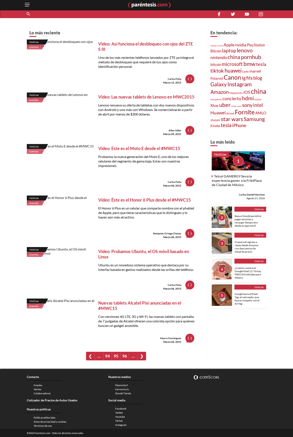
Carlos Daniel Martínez (252, 194)
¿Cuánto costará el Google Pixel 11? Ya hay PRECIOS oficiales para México (248, 272)
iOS (246, 92)
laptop (229, 50)
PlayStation (256, 45)
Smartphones (216, 99)
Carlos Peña (174, 78)
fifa (249, 78)
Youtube (120, 416)
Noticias (34, 42)
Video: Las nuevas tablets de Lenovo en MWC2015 (146, 96)
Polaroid (216, 78)
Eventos (33, 47)
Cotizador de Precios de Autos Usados (52, 400)
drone (230, 113)
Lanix (245, 71)
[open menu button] (27, 5)
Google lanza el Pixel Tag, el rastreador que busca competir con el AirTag (247, 298)
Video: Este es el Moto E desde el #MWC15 (139, 148)
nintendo (218, 57)
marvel (255, 71)
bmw (249, 63)
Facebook (120, 408)
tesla (261, 64)
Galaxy (218, 84)
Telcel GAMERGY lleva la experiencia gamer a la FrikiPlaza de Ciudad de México (237, 180)
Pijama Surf (121, 385)
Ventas (37, 389)
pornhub (251, 56)
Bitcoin (215, 51)
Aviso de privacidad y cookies (50, 421)
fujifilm (257, 99)
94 (107, 356)
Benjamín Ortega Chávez (167, 233)
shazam (215, 120)
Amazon (219, 92)
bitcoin (215, 64)
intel (258, 105)
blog (257, 78)
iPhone (239, 125)
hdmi (248, 98)
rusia (233, 106)
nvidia (240, 44)
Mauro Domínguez (170, 338)
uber (225, 104)
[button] (28, 14)
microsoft (232, 64)
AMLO (260, 113)
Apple (229, 44)
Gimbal (220, 46)
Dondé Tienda (123, 393)
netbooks (213, 46)
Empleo (38, 385)
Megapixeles (236, 93)
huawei (233, 70)
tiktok (217, 71)
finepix (239, 106)
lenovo (245, 50)
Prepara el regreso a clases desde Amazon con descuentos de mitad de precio (246, 246)
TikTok (119, 420)
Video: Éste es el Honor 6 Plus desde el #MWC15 (144, 199)
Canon (232, 77)
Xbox (214, 105)
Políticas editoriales (44, 417)
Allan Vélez (175, 130)
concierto (231, 98)
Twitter (119, 412)
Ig (244, 78)
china (234, 57)
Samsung (254, 119)
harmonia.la (122, 389)
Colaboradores (42, 393)
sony (247, 105)
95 (116, 356)
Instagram (239, 84)
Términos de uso (43, 425)
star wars (232, 119)
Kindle (215, 126)
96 (124, 356)
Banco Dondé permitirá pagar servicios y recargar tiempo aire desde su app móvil (248, 220)
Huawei (218, 112)
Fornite (245, 112)
